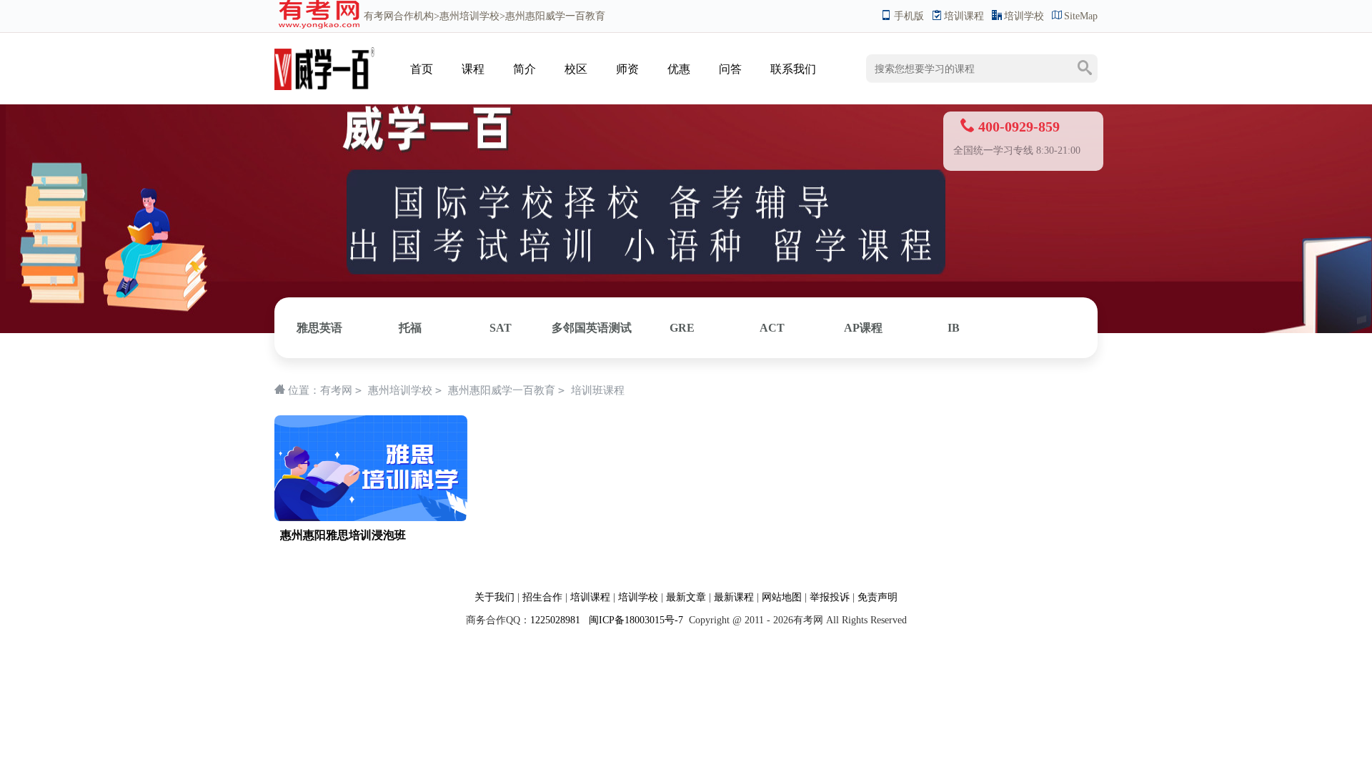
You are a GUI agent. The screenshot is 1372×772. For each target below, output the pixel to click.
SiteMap (1081, 16)
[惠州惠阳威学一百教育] (324, 54)
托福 (410, 328)
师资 (627, 69)
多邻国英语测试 (592, 328)
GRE (682, 328)
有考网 (379, 16)
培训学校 (1024, 16)
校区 (576, 69)
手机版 (909, 16)
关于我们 (494, 597)
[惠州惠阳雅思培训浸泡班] (370, 422)
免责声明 (878, 597)
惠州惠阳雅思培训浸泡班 (343, 535)
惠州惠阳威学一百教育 (501, 390)
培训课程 (964, 16)
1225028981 (555, 620)
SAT (500, 328)
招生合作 (542, 597)
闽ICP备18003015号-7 (634, 620)
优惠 (678, 69)
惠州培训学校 (469, 16)
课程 (473, 69)
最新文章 (686, 597)
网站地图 (782, 597)
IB (954, 328)
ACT (772, 328)
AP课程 (863, 328)
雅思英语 (319, 328)
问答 (730, 69)
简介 (524, 69)
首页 (421, 69)
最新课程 (734, 597)
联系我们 (793, 69)
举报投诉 (830, 597)
